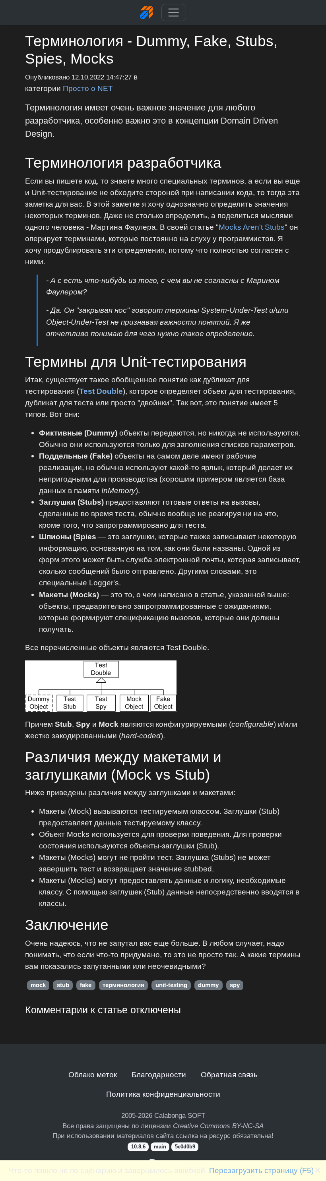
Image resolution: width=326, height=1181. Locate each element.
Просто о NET (88, 88)
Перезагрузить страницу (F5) (261, 1170)
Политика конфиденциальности (163, 1094)
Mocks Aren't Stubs (252, 227)
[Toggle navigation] (173, 12)
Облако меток (92, 1074)
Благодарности (159, 1074)
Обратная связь (229, 1074)
